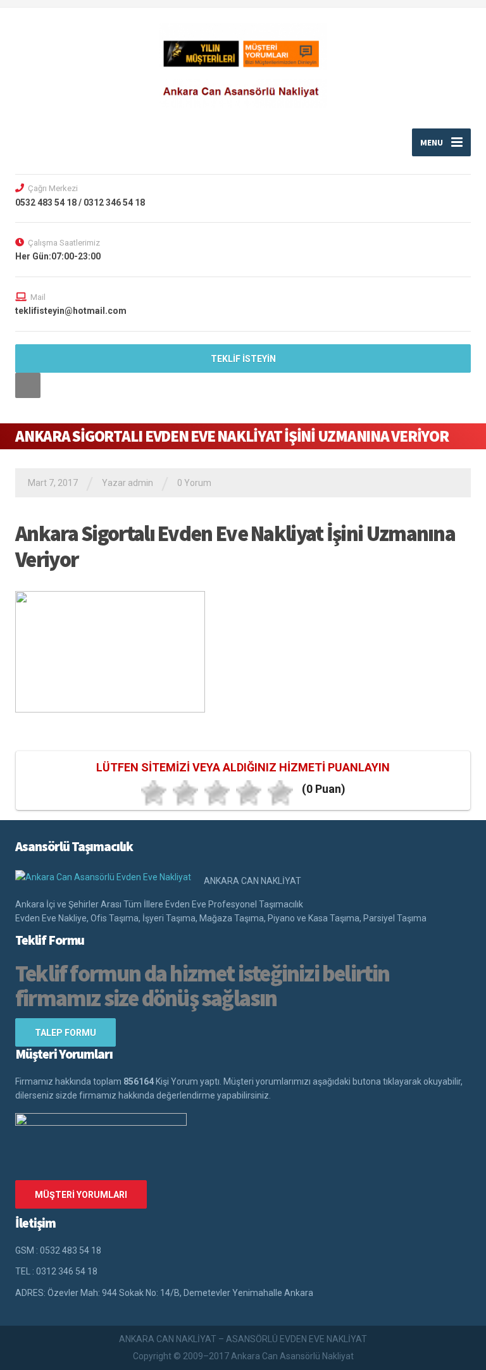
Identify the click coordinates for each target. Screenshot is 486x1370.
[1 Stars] (153, 793)
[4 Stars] (248, 793)
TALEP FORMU (65, 1033)
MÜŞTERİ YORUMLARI (81, 1195)
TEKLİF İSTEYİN (243, 359)
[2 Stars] (185, 793)
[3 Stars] (217, 793)
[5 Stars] (280, 793)
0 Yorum (194, 483)
